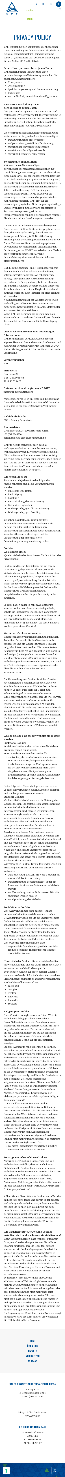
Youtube (12, 1003)
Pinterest (13, 996)
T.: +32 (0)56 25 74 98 (32, 1396)
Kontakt (32, 1361)
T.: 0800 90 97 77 (32, 1439)
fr (51, 4)
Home (32, 1341)
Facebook (13, 985)
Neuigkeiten (33, 1356)
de (59, 4)
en (36, 4)
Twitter (12, 993)
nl (43, 4)
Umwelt (32, 1351)
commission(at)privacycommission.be (25, 437)
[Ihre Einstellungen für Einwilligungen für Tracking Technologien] (6, 1470)
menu (30, 19)
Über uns (32, 1346)
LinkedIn (13, 1000)
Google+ (12, 989)
